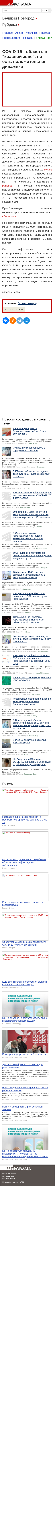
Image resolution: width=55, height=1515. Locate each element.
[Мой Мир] (26, 320)
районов (7, 185)
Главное (7, 32)
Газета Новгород (28, 303)
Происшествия (11, 37)
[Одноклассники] (12, 320)
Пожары (28, 37)
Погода (45, 32)
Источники (31, 32)
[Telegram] (19, 320)
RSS (22, 1182)
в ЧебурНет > (44, 37)
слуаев (48, 169)
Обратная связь (8, 1177)
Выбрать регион (8, 1179)
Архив (19, 32)
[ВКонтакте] (6, 320)
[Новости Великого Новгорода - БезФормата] (16, 3)
